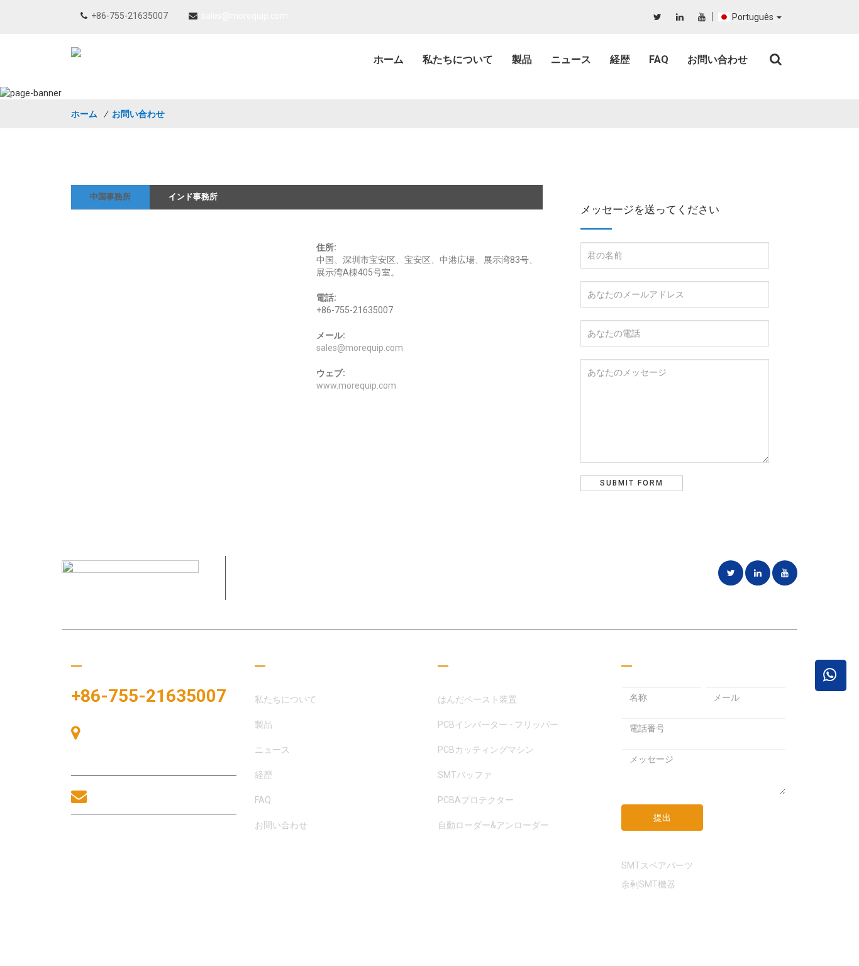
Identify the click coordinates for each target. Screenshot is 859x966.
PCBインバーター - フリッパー (498, 724)
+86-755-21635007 (129, 16)
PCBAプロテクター (476, 800)
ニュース (571, 59)
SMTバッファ (465, 775)
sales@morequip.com (244, 16)
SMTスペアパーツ (657, 865)
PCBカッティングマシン (486, 750)
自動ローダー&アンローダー (493, 825)
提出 (662, 818)
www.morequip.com (356, 385)
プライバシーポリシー (744, 953)
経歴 (620, 59)
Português (753, 17)
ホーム (389, 59)
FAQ (658, 59)
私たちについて (458, 59)
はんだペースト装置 (477, 699)
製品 (522, 59)
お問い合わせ (717, 59)
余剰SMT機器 (648, 884)
